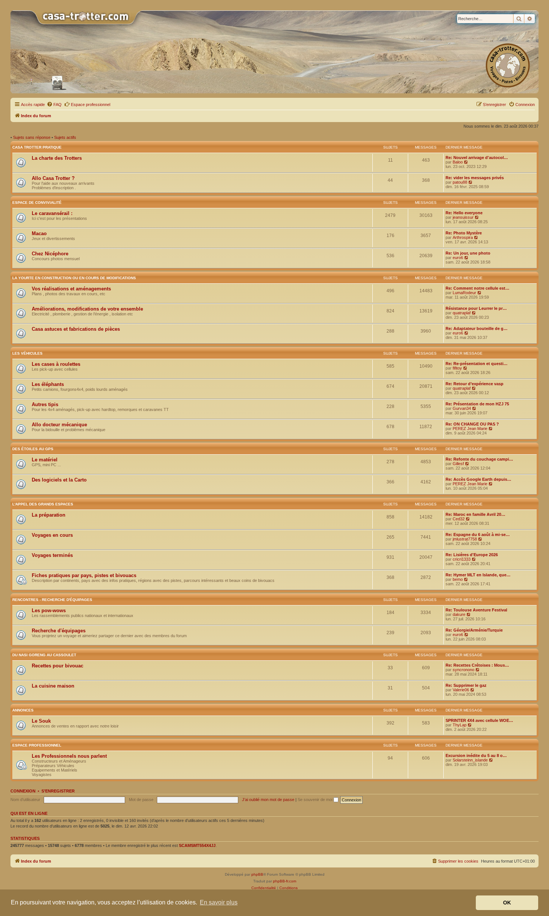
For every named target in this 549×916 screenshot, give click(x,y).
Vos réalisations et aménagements (71, 289)
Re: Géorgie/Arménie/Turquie (474, 630)
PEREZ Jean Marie (470, 428)
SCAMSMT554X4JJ (197, 845)
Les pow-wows (49, 610)
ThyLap (459, 725)
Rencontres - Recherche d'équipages (52, 600)
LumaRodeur (464, 292)
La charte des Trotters (57, 158)
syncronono (463, 669)
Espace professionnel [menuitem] (90, 104)
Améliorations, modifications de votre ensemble (87, 309)
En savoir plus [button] (219, 902)
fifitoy (457, 368)
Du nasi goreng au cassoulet (44, 655)
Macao (39, 233)
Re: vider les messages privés (475, 177)
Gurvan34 (462, 408)
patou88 (460, 182)
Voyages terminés (52, 555)
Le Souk (41, 721)
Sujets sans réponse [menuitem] (31, 137)
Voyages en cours (52, 535)
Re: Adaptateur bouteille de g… (477, 328)
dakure (459, 614)
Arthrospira (463, 237)
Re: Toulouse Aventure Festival (476, 610)
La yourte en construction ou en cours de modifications (74, 278)
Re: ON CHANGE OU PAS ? (472, 424)
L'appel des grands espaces (42, 504)
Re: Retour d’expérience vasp (474, 383)
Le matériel (45, 459)
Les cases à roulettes (56, 364)
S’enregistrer (58, 791)
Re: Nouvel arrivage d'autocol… (477, 157)
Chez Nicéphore (50, 253)
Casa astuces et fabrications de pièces (76, 329)
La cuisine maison (53, 686)
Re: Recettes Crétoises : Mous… (477, 665)
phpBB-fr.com (284, 881)
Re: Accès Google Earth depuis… (478, 479)
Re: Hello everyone (464, 213)
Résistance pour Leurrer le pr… (476, 308)
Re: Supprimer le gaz (466, 685)
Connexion (22, 791)
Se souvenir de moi (316, 799)
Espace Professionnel (36, 745)
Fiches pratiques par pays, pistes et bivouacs (84, 575)
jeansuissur (463, 217)
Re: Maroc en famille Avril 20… (475, 514)
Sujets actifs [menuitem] (65, 137)
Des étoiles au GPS (32, 449)
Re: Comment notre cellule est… (477, 288)
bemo (458, 579)
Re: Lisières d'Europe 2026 (472, 554)
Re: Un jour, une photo (468, 253)
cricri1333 (462, 559)
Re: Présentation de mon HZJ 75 (477, 404)
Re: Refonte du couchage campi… (479, 459)
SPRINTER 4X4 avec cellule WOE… (479, 720)
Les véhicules (27, 353)
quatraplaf (462, 313)
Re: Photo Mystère (464, 233)
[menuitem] (54, 104)
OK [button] (507, 903)
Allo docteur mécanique (59, 424)
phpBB (257, 874)
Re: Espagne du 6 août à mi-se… (478, 534)
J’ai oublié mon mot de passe (268, 799)
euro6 (458, 257)
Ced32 (459, 519)
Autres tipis (45, 404)
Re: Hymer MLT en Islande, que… (478, 575)
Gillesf (458, 463)
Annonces (23, 710)
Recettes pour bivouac (57, 666)
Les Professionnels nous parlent (69, 756)
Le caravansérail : (52, 213)
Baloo (458, 162)
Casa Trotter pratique (37, 147)
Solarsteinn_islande (470, 760)
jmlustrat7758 (465, 539)
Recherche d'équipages (59, 630)
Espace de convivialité (37, 202)
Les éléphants (48, 384)
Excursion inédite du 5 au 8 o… (476, 755)
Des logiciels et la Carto (59, 480)
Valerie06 (461, 690)
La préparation (48, 515)
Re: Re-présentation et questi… (477, 363)
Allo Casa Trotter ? (53, 178)
